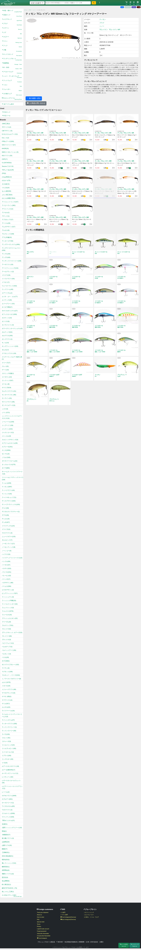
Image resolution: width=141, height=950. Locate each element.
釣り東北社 (6, 884)
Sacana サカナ (7, 166)
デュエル (5, 519)
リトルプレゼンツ (9, 748)
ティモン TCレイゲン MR (57, 161)
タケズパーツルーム (9, 461)
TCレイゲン (104, 29)
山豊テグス (7, 845)
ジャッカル (6, 436)
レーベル (5, 792)
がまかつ (6, 180)
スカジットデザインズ (10, 439)
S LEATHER (7, 162)
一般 (139, 7)
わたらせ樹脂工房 (8, 198)
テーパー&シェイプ (9, 497)
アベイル (6, 223)
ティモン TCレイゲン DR (35, 133)
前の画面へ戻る (35, 98)
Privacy (39, 926)
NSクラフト (7, 155)
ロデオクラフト (9, 795)
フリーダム (6, 622)
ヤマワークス (7, 700)
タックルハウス (8, 464)
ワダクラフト (7, 810)
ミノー (102, 26)
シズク (5, 409)
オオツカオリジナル (10, 310)
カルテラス (7, 335)
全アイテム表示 (8, 104)
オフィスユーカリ (9, 314)
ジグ (12, 33)
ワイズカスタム (8, 806)
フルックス (6, 629)
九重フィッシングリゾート (12, 827)
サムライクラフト (9, 391)
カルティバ (7, 332)
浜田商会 (5, 870)
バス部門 (62, 912)
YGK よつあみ (8, 170)
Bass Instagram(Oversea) (69, 919)
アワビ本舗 (7, 237)
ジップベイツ (7, 425)
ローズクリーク (8, 802)
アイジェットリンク (10, 202)
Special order (40, 922)
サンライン (7, 398)
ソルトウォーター (89, 914)
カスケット (7, 318)
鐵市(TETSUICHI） (9, 888)
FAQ (38, 919)
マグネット (7, 671)
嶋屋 (4, 849)
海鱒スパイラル (8, 874)
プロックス (6, 639)
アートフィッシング (10, 268)
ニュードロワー (8, 536)
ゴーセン (5, 384)
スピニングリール (12, 98)
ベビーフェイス (8, 643)
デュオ (6, 522)
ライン (12, 41)
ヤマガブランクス (8, 693)
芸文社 (5, 877)
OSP (5, 159)
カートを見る (124, 945)
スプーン (12, 28)
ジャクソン (7, 429)
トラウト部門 (64, 914)
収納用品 (12, 63)
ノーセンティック (8, 547)
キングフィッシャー (10, 346)
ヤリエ (6, 703)
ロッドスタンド (12, 54)
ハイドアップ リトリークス (12, 558)
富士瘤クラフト (8, 838)
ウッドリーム (7, 289)
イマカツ (5, 282)
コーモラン (7, 377)
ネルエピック (7, 540)
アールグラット (8, 271)
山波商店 (5, 842)
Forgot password (41, 931)
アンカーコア (7, 241)
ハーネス (6, 565)
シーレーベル (8, 422)
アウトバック (7, 209)
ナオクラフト (7, 533)
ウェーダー (12, 89)
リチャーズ (6, 741)
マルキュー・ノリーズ (11, 675)
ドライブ (6, 529)
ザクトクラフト (8, 402)
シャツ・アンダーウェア (12, 76)
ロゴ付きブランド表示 (12, 895)
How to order (40, 917)
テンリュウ (7, 494)
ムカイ (6, 682)
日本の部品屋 (7, 856)
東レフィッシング (9, 863)
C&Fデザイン (7, 131)
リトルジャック (8, 745)
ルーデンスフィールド (10, 773)
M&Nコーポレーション (10, 152)
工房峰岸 (5, 852)
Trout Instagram (42, 938)
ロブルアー (7, 799)
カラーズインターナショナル (12, 328)
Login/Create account (43, 929)
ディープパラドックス (11, 504)
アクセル (5, 212)
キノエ (5, 342)
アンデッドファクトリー (11, 261)
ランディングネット (12, 59)
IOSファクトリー (9, 145)
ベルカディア (7, 646)
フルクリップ (7, 625)
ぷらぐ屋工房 (7, 195)
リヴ (4, 763)
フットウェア (12, 81)
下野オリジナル (8, 820)
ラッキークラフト (9, 723)
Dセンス (5, 138)
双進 (4, 831)
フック (12, 46)
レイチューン (7, 777)
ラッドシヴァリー (9, 730)
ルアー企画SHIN (8, 770)
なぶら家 (6, 191)
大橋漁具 (6, 834)
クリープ (6, 362)
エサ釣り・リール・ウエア (91, 917)
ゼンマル (5, 454)
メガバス (6, 686)
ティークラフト (8, 490)
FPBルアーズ (8, 141)
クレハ (5, 366)
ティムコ (6, 483)
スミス (6, 450)
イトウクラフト (8, 278)
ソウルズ (6, 457)
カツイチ (5, 321)
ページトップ (135, 945)
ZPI (4, 173)
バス (122, 7)
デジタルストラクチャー (11, 511)
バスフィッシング (89, 912)
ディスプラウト (8, 501)
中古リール (6, 115)
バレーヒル (6, 575)
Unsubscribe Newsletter (43, 936)
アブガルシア (7, 219)
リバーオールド (8, 752)
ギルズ (5, 350)
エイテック (7, 300)
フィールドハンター (10, 604)
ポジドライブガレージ (10, 664)
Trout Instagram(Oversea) (69, 917)
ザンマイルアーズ (8, 405)
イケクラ (6, 275)
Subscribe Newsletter (43, 933)
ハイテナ (6, 554)
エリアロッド (12, 19)
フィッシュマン (8, 597)
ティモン (7, 486)
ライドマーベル (8, 710)
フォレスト (7, 611)
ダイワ (6, 468)
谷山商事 (5, 881)
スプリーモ (7, 447)
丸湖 (4, 824)
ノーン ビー (6, 550)
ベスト (12, 85)
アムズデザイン (8, 226)
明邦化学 (5, 859)
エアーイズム (7, 293)
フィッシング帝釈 (9, 600)
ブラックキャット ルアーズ (12, 632)
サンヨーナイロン (9, 395)
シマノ (6, 412)
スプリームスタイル (10, 443)
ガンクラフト (7, 339)
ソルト (134, 7)
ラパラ (6, 734)
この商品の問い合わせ (37, 103)
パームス (6, 586)
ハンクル (6, 561)
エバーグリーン (8, 303)
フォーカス (7, 614)
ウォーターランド (9, 286)
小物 (12, 50)
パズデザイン (7, 582)
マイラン (5, 668)
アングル (6, 254)
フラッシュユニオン (10, 618)
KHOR (5, 148)
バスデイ (6, 568)
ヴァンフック (8, 817)
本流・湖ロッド (12, 11)
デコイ (5, 508)
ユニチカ (6, 707)
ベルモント (6, 654)
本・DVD (12, 68)
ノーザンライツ (8, 543)
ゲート (5, 370)
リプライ (6, 755)
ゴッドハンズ (7, 380)
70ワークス (6, 127)
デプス (5, 515)
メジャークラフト (9, 689)
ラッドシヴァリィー (9, 727)
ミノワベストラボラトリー (11, 678)
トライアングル (8, 526)
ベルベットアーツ (9, 650)
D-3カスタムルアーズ (10, 134)
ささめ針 (5, 184)
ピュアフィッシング (10, 593)
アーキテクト (7, 264)
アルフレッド (8, 234)
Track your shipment (42, 912)
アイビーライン (8, 205)
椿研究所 (5, 867)
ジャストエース (8, 432)
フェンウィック (8, 607)
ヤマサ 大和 (6, 696)
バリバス (6, 572)
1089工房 (6, 123)
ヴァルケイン (8, 813)
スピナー (12, 37)
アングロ (6, 257)
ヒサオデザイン (8, 590)
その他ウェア (12, 94)
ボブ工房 (5, 661)
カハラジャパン (8, 325)
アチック (5, 216)
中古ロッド (6, 112)
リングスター (7, 759)
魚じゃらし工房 (8, 891)
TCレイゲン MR (114, 29)
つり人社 (5, 187)
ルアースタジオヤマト (10, 766)
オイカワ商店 (7, 307)
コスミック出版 (8, 373)
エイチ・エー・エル (10, 296)
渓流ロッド (12, 15)
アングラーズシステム (11, 244)
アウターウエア (12, 72)
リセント (6, 738)
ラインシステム (8, 720)
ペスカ (5, 657)
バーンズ (6, 579)
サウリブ (6, 387)
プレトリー (7, 636)
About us (39, 914)
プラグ (12, 24)
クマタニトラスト (9, 353)
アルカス (5, 230)
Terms (38, 924)
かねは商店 (7, 177)
